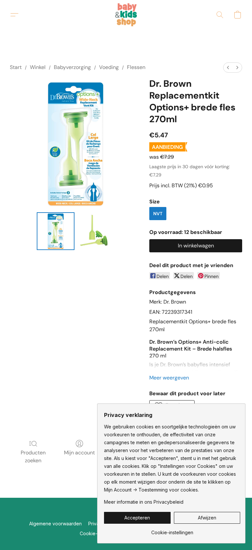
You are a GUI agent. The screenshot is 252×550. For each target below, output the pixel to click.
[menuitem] (228, 67)
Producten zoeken (33, 456)
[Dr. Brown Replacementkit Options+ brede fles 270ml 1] (96, 231)
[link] (172, 530)
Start (16, 67)
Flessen (136, 67)
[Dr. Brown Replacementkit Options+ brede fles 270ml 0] (55, 231)
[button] (126, 14)
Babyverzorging (72, 67)
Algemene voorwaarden (55, 523)
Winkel (38, 67)
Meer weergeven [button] (169, 377)
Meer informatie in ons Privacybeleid (143, 502)
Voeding (109, 67)
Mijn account (79, 452)
